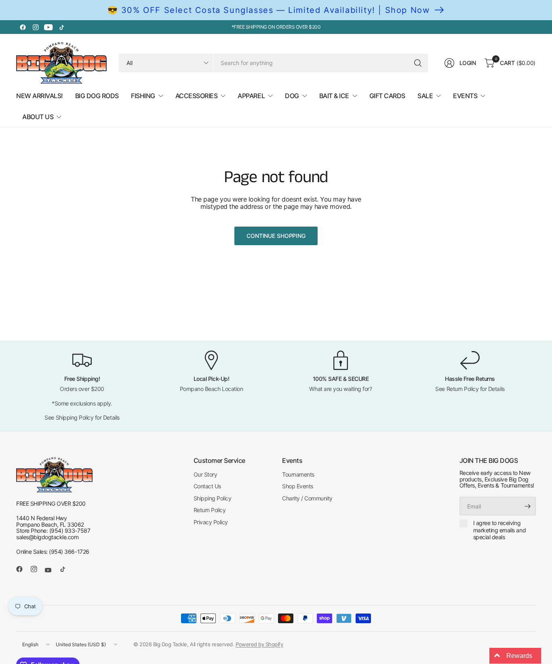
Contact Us (207, 486)
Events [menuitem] (465, 96)
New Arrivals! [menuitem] (39, 96)
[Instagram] (35, 27)
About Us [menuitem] (37, 117)
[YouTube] (48, 27)
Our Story (205, 474)
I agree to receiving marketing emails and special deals (499, 529)
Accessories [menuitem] (196, 96)
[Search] (418, 63)
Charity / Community (307, 498)
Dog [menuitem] (292, 96)
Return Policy (210, 509)
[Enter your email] (528, 506)
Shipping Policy (213, 498)
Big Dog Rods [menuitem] (97, 96)
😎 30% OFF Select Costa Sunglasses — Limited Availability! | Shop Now (268, 10)
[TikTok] (61, 27)
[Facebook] (22, 27)
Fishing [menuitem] (143, 96)
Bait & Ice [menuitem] (334, 96)
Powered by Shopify (259, 644)
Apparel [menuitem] (251, 96)
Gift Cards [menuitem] (387, 96)
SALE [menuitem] (425, 96)
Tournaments (298, 474)
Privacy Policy (211, 522)
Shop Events (297, 486)
